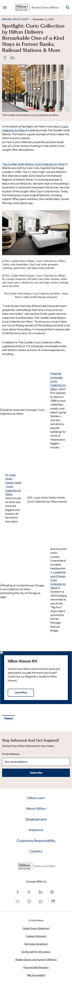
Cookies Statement (36, 936)
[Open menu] (4, 7)
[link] (5, 57)
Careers (36, 851)
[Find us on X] (29, 892)
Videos (8, 718)
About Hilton (36, 808)
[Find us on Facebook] (17, 892)
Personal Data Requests (36, 967)
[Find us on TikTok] (52, 892)
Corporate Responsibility (36, 841)
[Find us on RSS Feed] (41, 901)
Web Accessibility (36, 975)
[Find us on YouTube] (17, 901)
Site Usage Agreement (36, 944)
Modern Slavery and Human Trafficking (36, 959)
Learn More (21, 692)
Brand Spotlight (15, 19)
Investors (36, 830)
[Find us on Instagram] (29, 901)
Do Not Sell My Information (36, 951)
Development (36, 819)
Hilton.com (36, 798)
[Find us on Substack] (53, 901)
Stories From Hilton (45, 7)
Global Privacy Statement (36, 928)
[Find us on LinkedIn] (41, 892)
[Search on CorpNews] (68, 7)
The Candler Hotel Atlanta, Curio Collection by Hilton (33, 164)
